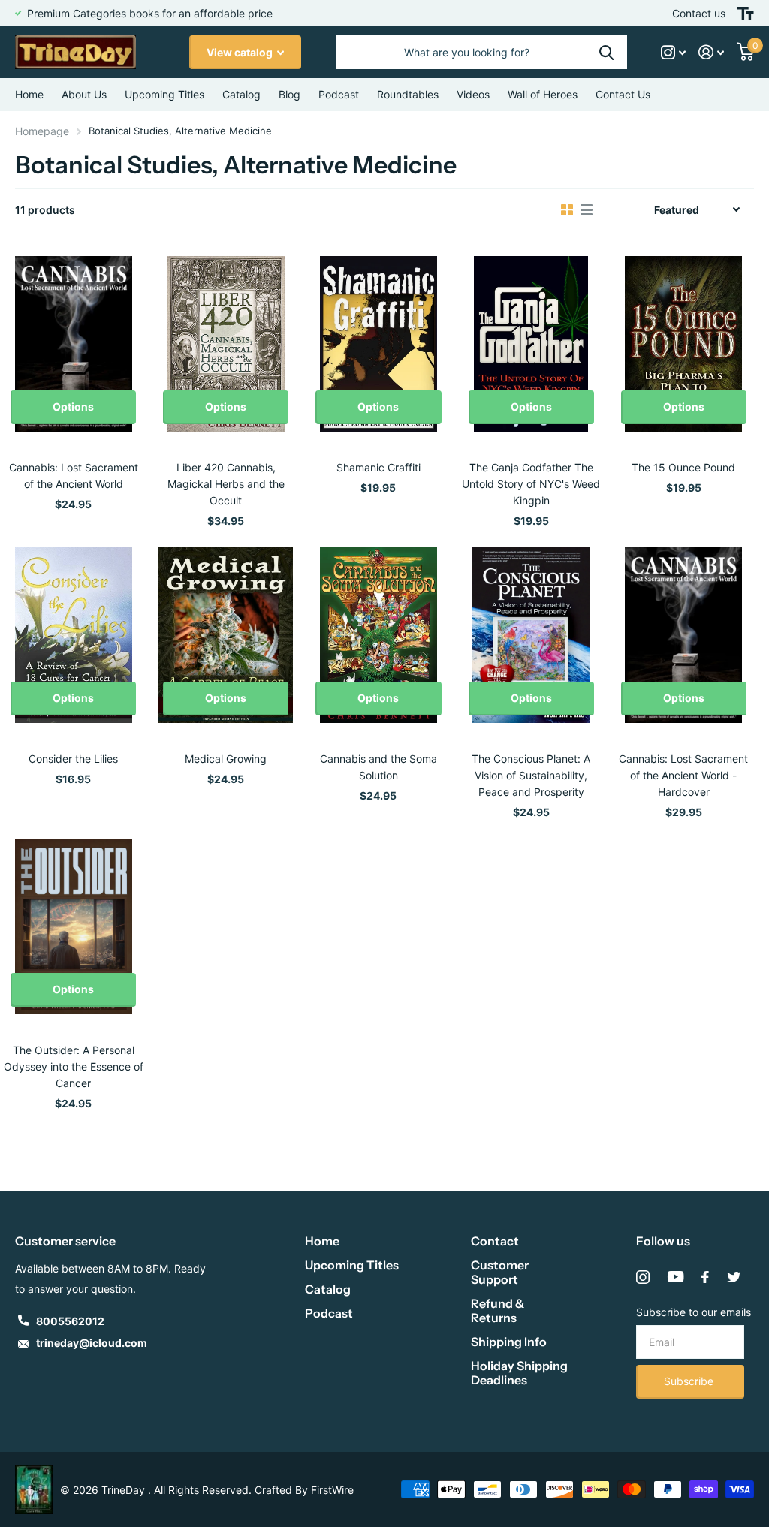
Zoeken (606, 52)
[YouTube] (675, 1277)
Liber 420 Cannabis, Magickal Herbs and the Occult (226, 484)
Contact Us (623, 94)
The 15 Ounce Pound (683, 467)
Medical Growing (226, 758)
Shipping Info (509, 1341)
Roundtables (408, 94)
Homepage (42, 131)
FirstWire (332, 1489)
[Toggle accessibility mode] (745, 13)
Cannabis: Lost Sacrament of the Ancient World (73, 475)
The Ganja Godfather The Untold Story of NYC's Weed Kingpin (531, 484)
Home (29, 94)
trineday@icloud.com (91, 1342)
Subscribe (690, 1381)
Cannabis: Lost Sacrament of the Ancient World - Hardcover (683, 775)
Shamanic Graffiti (378, 467)
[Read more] (673, 52)
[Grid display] (567, 210)
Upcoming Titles (164, 94)
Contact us (698, 13)
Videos (473, 94)
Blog (289, 94)
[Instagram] (643, 1277)
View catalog (241, 52)
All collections (241, 94)
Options (73, 406)
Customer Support (500, 1272)
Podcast (329, 1313)
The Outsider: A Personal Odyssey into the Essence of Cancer (73, 1066)
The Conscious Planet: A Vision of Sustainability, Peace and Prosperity (531, 775)
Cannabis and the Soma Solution (378, 767)
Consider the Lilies (73, 758)
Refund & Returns (497, 1310)
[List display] (587, 210)
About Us (84, 94)
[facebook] (705, 1277)
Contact (495, 1240)
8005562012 (70, 1321)
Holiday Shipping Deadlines (519, 1372)
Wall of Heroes (543, 94)
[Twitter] (733, 1277)
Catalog (328, 1289)
